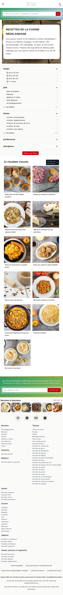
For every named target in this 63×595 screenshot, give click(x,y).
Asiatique (4, 507)
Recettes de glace (38, 448)
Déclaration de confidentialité (39, 565)
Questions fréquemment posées (14, 570)
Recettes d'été (6, 495)
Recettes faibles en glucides (10, 462)
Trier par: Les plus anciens (51, 162)
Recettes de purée (38, 469)
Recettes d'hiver (6, 497)
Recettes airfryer (6, 541)
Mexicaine (4, 526)
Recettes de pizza (38, 460)
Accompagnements (7, 429)
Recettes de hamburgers (40, 450)
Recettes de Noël (7, 454)
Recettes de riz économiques (42, 476)
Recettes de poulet (38, 467)
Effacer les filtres (30, 153)
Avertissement (17, 565)
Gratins (34, 434)
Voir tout (57, 400)
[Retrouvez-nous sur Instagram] (18, 418)
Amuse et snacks (38, 429)
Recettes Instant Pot (8, 546)
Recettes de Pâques (39, 455)
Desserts (4, 434)
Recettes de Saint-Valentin (41, 479)
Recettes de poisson (8, 554)
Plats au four (36, 439)
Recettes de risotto (38, 474)
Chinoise (4, 510)
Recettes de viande (7, 556)
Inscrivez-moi (54, 390)
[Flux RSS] (45, 418)
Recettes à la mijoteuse (9, 539)
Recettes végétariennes (9, 561)
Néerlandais (5, 531)
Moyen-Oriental (6, 528)
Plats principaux (6, 443)
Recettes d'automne (7, 492)
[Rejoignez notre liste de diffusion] (36, 418)
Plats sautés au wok (39, 441)
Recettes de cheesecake (40, 446)
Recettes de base (38, 443)
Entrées (3, 436)
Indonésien (5, 521)
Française (4, 514)
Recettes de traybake (39, 483)
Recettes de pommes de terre (42, 462)
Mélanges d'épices (38, 436)
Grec (2, 517)
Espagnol (4, 512)
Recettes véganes (7, 559)
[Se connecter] (60, 4)
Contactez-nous (37, 570)
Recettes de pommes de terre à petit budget (46, 465)
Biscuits (35, 432)
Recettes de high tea (39, 453)
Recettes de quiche (38, 472)
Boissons (4, 432)
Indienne (4, 519)
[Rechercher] (58, 14)
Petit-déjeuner (6, 441)
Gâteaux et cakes (7, 439)
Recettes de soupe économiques (43, 481)
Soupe (3, 446)
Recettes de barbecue (8, 544)
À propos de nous (54, 570)
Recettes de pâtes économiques (43, 458)
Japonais (4, 524)
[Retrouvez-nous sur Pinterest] (27, 418)
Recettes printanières (8, 499)
